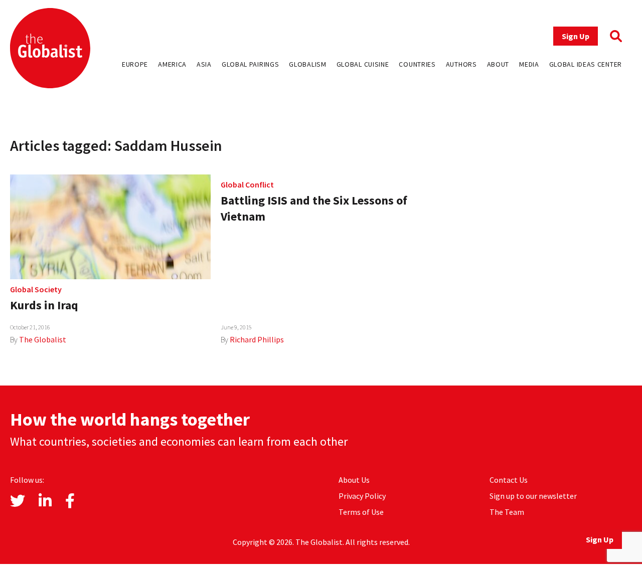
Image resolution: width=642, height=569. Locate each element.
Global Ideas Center (585, 64)
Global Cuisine (363, 64)
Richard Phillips (257, 339)
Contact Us (509, 480)
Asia (204, 64)
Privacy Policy (362, 496)
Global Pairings (250, 64)
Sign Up (575, 36)
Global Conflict (247, 184)
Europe (135, 64)
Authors (461, 64)
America (172, 64)
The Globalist (42, 339)
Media (529, 64)
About (498, 64)
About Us (354, 480)
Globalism (307, 64)
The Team (507, 512)
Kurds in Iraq (44, 305)
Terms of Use (361, 512)
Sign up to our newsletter (533, 496)
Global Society (36, 289)
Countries (417, 64)
